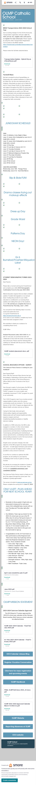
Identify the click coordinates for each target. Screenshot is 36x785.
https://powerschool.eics (10, 315)
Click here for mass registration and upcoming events (18, 672)
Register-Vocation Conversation (18, 662)
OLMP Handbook (18, 682)
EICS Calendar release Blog (18, 654)
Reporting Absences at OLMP (18, 726)
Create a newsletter (9, 780)
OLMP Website (18, 718)
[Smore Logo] (8, 2)
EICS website (18, 735)
